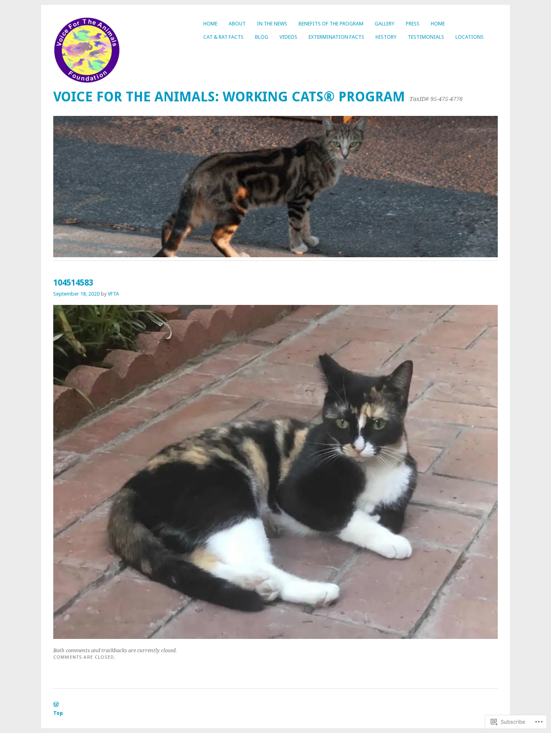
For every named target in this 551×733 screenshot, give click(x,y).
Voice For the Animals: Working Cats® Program (229, 97)
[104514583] (275, 637)
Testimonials (426, 37)
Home (210, 24)
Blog (261, 37)
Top (58, 713)
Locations (469, 37)
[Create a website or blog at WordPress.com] (56, 705)
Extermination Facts (336, 37)
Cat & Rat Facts (223, 37)
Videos (288, 37)
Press (413, 24)
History (386, 37)
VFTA (113, 294)
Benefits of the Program (330, 24)
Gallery (384, 24)
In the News (272, 24)
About (237, 24)
